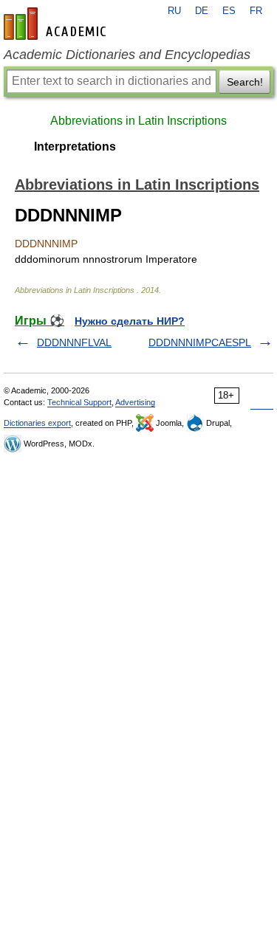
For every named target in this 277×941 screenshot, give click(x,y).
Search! (245, 82)
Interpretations (75, 146)
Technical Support (79, 402)
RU (174, 11)
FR (256, 11)
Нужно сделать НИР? (130, 321)
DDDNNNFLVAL (74, 342)
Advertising (135, 402)
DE (201, 11)
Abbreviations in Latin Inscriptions (138, 120)
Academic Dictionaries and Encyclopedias (127, 54)
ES (229, 11)
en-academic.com (57, 23)
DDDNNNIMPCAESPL (199, 342)
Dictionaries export (37, 422)
